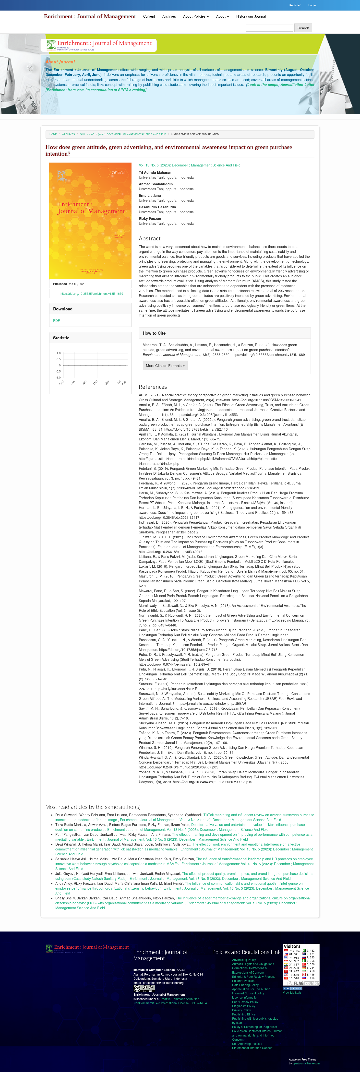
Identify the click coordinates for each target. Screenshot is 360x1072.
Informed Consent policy (248, 993)
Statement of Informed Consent (252, 1048)
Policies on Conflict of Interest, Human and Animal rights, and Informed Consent (257, 1035)
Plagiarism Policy (243, 1006)
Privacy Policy (241, 1010)
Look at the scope (262, 84)
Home (53, 134)
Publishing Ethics (243, 1014)
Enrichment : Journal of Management (90, 16)
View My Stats (292, 992)
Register (294, 5)
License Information (245, 997)
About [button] (221, 16)
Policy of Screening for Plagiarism (254, 1027)
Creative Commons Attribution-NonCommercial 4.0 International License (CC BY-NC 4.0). (172, 1001)
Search (303, 27)
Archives (169, 16)
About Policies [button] (194, 16)
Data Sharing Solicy (245, 985)
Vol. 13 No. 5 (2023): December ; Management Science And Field (123, 134)
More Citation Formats (164, 365)
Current (149, 16)
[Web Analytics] (292, 988)
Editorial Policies (243, 980)
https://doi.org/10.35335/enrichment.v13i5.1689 (91, 293)
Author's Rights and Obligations (253, 964)
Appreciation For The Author (251, 989)
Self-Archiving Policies (247, 1043)
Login (312, 5)
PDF (56, 320)
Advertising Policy (244, 959)
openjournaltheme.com (306, 1063)
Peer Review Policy (245, 1002)
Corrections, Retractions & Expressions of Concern (249, 970)
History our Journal (251, 16)
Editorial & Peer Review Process (253, 976)
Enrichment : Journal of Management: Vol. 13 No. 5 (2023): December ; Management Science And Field (200, 819)
